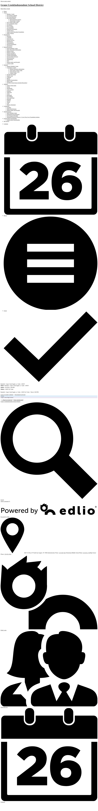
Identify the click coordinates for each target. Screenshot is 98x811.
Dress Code (9, 81)
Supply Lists (10, 76)
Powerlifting (10, 96)
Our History (10, 25)
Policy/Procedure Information (14, 49)
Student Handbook (11, 54)
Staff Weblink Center (12, 113)
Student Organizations (12, 80)
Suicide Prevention (11, 74)
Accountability (10, 27)
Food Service (10, 38)
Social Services (10, 58)
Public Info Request (11, 109)
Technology (9, 45)
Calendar (9, 77)
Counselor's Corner (11, 67)
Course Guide (10, 63)
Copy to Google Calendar (7, 394)
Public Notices (10, 33)
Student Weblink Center (12, 66)
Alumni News (10, 30)
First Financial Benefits (12, 115)
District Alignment (11, 104)
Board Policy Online (15, 21)
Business (9, 36)
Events (2, 396)
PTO (8, 60)
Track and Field (10, 98)
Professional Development (13, 114)
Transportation (10, 43)
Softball (8, 100)
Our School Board (11, 18)
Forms (8, 87)
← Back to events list (7, 400)
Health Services (10, 40)
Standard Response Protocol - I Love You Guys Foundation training (23, 117)
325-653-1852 (7, 554)
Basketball (9, 95)
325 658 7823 (62, 552)
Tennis (8, 102)
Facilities (9, 107)
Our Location (10, 26)
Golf (8, 103)
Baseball (9, 99)
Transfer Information (12, 55)
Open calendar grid (18, 400)
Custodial (9, 37)
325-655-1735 (86, 552)
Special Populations (11, 44)
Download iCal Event (20, 394)
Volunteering (10, 59)
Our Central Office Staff (12, 22)
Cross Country (10, 89)
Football (9, 91)
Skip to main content (6, 1)
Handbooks (9, 88)
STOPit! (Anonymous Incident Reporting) (17, 82)
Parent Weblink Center (12, 48)
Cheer (8, 93)
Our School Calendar (12, 15)
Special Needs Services (12, 56)
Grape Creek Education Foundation (15, 32)
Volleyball (9, 92)
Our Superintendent (11, 16)
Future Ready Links (14, 71)
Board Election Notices (15, 19)
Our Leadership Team (12, 23)
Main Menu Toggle (5, 8)
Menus (8, 78)
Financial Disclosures (12, 29)
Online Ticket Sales (11, 85)
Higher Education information (17, 69)
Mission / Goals (10, 14)
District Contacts (11, 52)
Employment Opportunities (13, 120)
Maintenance (10, 41)
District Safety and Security (13, 62)
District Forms (10, 51)
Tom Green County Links (16, 70)
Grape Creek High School (7, 397)
